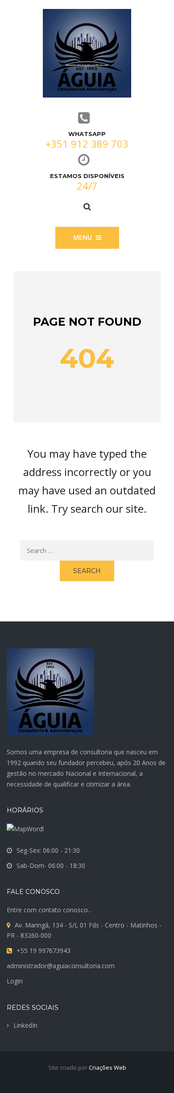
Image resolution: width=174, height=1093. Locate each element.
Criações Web (107, 1067)
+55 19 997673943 (43, 950)
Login (15, 981)
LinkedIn (25, 1025)
